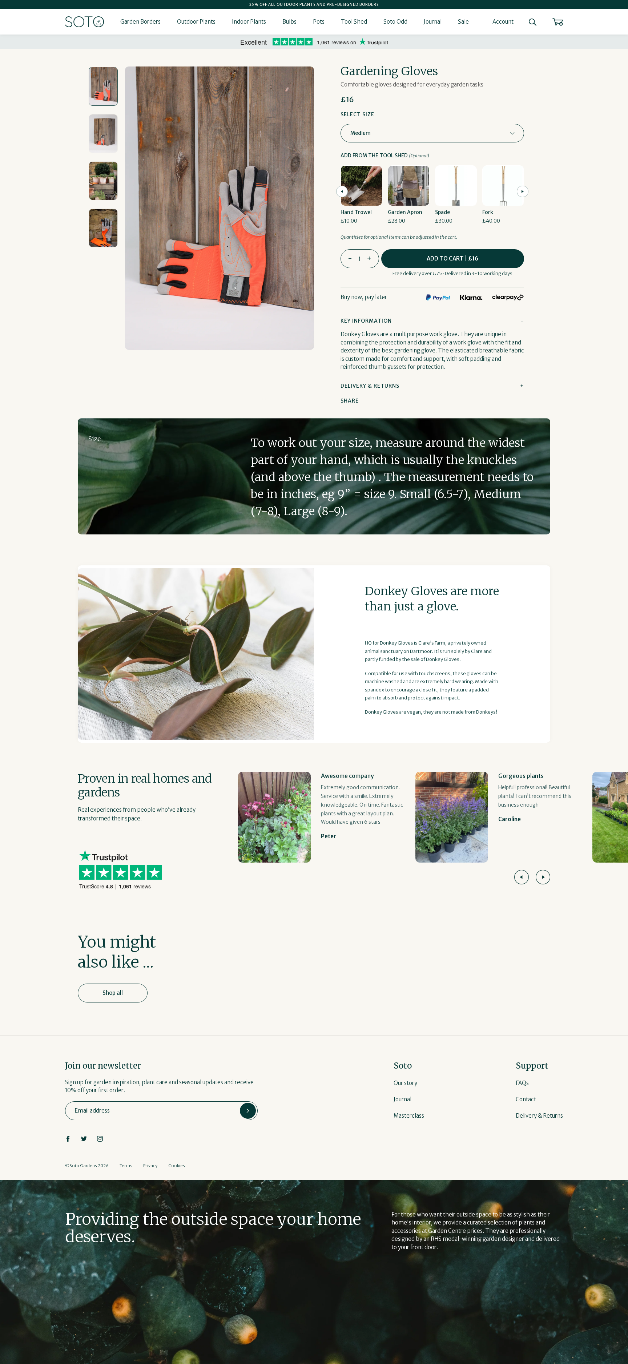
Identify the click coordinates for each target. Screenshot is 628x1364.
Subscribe (248, 1111)
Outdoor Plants (196, 21)
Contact (526, 1099)
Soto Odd (395, 21)
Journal (433, 21)
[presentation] (342, 191)
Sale (463, 21)
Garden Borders (140, 21)
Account (503, 21)
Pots (319, 21)
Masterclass (409, 1115)
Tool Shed (354, 21)
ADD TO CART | (452, 258)
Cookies (176, 1165)
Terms (126, 1165)
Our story (405, 1083)
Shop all (112, 992)
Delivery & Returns (539, 1115)
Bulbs (289, 21)
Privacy (150, 1165)
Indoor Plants (249, 21)
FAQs (522, 1083)
